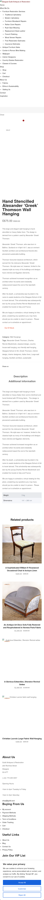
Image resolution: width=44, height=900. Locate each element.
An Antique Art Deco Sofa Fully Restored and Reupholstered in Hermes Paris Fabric (22, 626)
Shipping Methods (9, 816)
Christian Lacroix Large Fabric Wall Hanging (22, 738)
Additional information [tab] (22, 381)
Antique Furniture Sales (11, 47)
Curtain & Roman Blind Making (13, 50)
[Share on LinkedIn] (13, 366)
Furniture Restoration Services (13, 11)
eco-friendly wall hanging (27, 347)
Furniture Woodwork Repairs (15, 21)
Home (2, 5)
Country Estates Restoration (12, 60)
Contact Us (6, 846)
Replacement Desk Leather (15, 31)
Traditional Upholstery (13, 14)
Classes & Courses (9, 63)
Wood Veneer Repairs (13, 37)
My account (6, 809)
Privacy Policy (7, 850)
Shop (2, 66)
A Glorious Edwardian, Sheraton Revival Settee (22, 683)
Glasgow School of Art (10, 351)
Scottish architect (15, 358)
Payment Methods (9, 812)
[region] (22, 880)
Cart (4, 73)
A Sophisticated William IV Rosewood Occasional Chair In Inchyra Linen (22, 569)
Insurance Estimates (12, 44)
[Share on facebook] (10, 366)
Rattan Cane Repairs (13, 24)
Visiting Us (6, 89)
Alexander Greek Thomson (17, 340)
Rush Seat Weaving (12, 27)
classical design (23, 344)
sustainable (27, 358)
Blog (4, 843)
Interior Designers (9, 57)
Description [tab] (21, 376)
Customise (22, 889)
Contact (3, 93)
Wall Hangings (15, 337)
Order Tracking (7, 822)
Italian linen (26, 354)
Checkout (6, 76)
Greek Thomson (26, 351)
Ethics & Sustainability (10, 86)
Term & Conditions (9, 819)
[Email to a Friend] (16, 366)
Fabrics (5, 83)
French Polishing (11, 34)
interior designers (14, 354)
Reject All (22, 895)
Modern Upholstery (12, 18)
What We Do (4, 8)
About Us (3, 80)
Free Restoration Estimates (15, 40)
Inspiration (4, 96)
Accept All (22, 882)
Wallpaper (6, 53)
